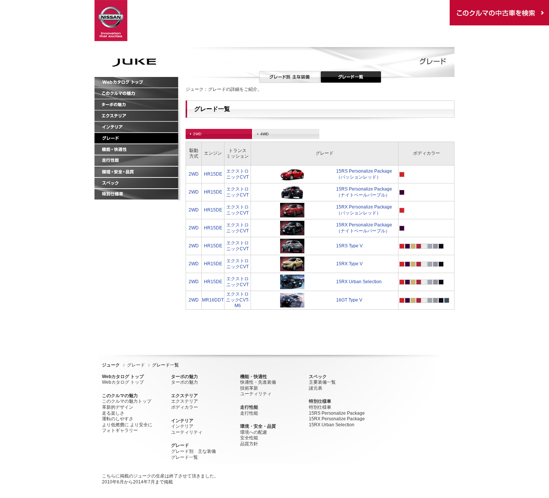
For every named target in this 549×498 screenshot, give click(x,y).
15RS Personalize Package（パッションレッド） (364, 174)
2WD (194, 174)
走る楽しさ (113, 413)
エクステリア (184, 401)
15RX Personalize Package (337, 418)
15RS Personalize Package (337, 413)
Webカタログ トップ (123, 382)
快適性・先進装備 (258, 382)
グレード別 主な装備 (193, 451)
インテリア (182, 426)
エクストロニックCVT (237, 174)
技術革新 (249, 388)
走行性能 (249, 413)
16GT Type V (349, 300)
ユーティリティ (186, 432)
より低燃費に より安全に (127, 424)
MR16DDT (213, 300)
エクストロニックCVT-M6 (237, 299)
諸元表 (315, 388)
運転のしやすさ (117, 418)
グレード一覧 (184, 457)
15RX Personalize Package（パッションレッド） (364, 210)
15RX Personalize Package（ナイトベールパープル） (364, 227)
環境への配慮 (253, 432)
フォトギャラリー (120, 430)
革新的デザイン (117, 407)
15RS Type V (349, 245)
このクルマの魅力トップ (126, 401)
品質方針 (249, 443)
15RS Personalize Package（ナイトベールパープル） (364, 192)
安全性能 (249, 437)
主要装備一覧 (322, 382)
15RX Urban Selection (359, 281)
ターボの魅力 (184, 382)
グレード (136, 365)
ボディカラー (184, 407)
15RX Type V (349, 263)
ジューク (111, 365)
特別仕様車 (320, 407)
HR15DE (213, 174)
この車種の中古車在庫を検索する (499, 12)
